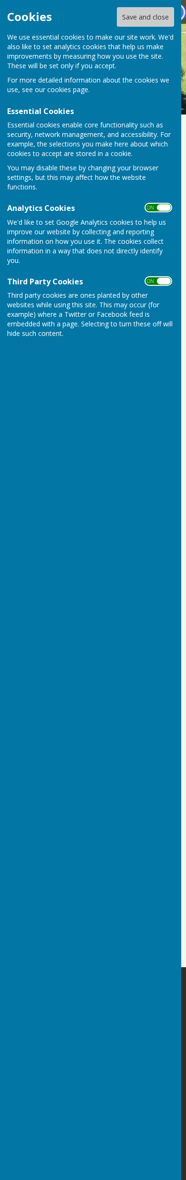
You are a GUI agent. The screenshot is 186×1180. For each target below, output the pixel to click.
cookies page (67, 89)
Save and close (145, 16)
